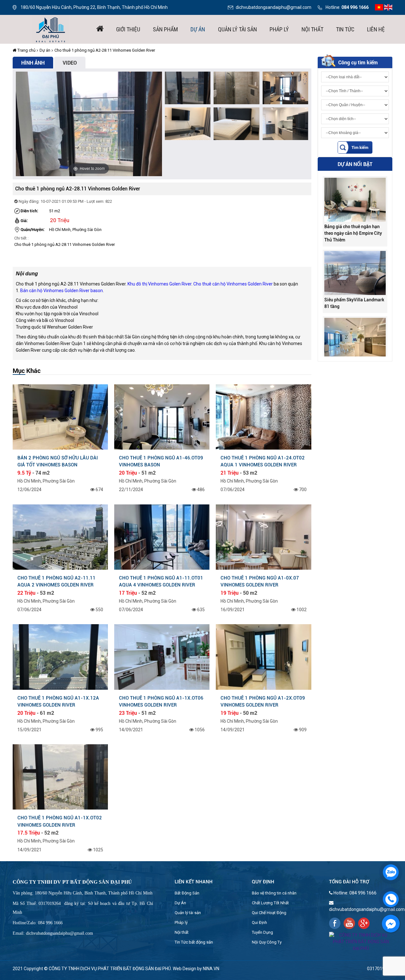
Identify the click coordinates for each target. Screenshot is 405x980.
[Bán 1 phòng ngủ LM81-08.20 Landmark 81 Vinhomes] (355, 322)
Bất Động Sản (187, 893)
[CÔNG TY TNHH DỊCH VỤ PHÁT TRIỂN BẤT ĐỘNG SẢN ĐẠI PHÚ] (51, 28)
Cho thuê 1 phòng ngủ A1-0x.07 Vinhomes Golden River (260, 581)
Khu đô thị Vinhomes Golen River (159, 283)
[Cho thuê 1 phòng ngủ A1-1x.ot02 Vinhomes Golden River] (60, 776)
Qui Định (259, 922)
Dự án (197, 29)
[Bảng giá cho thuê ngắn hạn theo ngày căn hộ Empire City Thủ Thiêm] (355, 182)
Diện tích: (29, 211)
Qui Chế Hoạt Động (269, 912)
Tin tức (345, 29)
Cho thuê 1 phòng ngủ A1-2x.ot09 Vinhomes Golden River (263, 701)
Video (70, 62)
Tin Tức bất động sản (194, 942)
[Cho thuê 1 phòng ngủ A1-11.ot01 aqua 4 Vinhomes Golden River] (161, 536)
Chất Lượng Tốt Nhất (270, 902)
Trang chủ (25, 50)
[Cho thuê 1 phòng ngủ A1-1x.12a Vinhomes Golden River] (60, 656)
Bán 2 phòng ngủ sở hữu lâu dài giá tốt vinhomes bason (57, 461)
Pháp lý (279, 29)
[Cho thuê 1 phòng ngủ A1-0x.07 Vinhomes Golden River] (263, 536)
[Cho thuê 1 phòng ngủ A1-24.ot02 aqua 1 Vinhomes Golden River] (263, 416)
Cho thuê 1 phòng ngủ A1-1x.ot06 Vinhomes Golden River (161, 701)
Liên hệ (376, 29)
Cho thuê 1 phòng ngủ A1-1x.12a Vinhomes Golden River (58, 701)
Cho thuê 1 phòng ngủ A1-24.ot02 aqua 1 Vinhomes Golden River (263, 461)
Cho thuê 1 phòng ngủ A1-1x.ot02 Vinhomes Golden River (59, 821)
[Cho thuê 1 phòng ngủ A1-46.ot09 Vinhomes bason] (161, 416)
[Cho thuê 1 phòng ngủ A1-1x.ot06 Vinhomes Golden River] (161, 656)
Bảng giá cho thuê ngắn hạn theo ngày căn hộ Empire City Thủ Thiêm (353, 216)
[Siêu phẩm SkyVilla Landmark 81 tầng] (355, 255)
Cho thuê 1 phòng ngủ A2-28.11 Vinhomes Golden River (104, 50)
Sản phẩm (165, 29)
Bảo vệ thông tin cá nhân (274, 893)
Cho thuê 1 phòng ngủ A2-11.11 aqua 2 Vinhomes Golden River (56, 581)
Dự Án (180, 902)
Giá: (24, 220)
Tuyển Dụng (262, 932)
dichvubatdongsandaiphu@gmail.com (273, 7)
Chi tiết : (21, 238)
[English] (388, 7)
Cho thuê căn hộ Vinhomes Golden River (233, 283)
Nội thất (312, 29)
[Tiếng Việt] (379, 7)
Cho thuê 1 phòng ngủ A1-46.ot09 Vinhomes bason (161, 461)
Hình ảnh (33, 62)
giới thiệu (128, 29)
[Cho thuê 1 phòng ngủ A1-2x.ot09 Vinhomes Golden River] (263, 656)
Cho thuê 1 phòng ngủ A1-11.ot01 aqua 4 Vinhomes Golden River (161, 581)
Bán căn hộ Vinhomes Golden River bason (61, 290)
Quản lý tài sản (237, 29)
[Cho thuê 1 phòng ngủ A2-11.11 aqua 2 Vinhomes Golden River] (60, 536)
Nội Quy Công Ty (267, 942)
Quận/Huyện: (33, 229)
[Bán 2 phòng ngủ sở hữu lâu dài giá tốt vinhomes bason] (60, 416)
